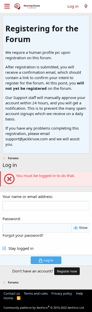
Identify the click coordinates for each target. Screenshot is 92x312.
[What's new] (86, 6)
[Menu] (7, 6)
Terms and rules (36, 293)
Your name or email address (27, 196)
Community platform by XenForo (44, 307)
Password (11, 218)
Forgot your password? (23, 235)
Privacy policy (61, 293)
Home (8, 298)
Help (79, 293)
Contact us (12, 293)
